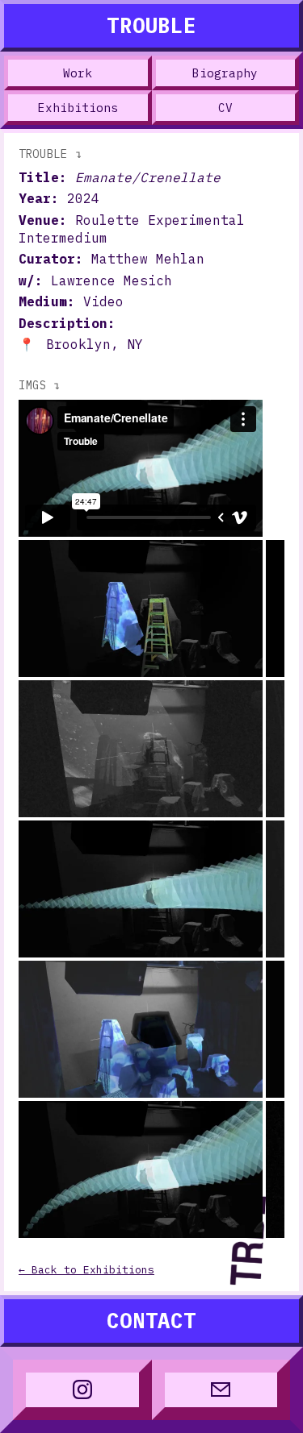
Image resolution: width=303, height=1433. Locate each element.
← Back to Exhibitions (86, 1270)
